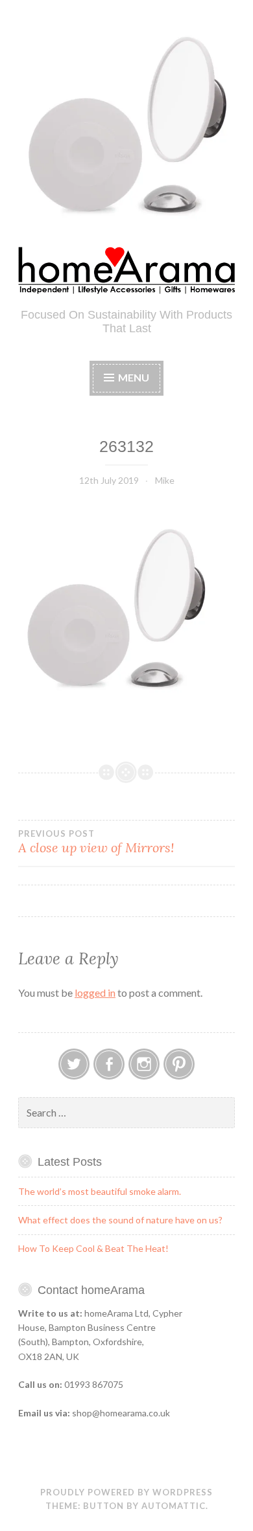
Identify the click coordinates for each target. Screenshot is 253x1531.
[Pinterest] (179, 1064)
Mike (165, 480)
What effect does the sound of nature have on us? (120, 1219)
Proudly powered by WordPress (126, 1492)
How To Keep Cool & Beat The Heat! (93, 1248)
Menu (133, 377)
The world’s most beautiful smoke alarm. (99, 1191)
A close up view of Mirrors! (96, 842)
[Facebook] (109, 1064)
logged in (95, 992)
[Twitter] (74, 1064)
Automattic (173, 1506)
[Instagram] (144, 1064)
